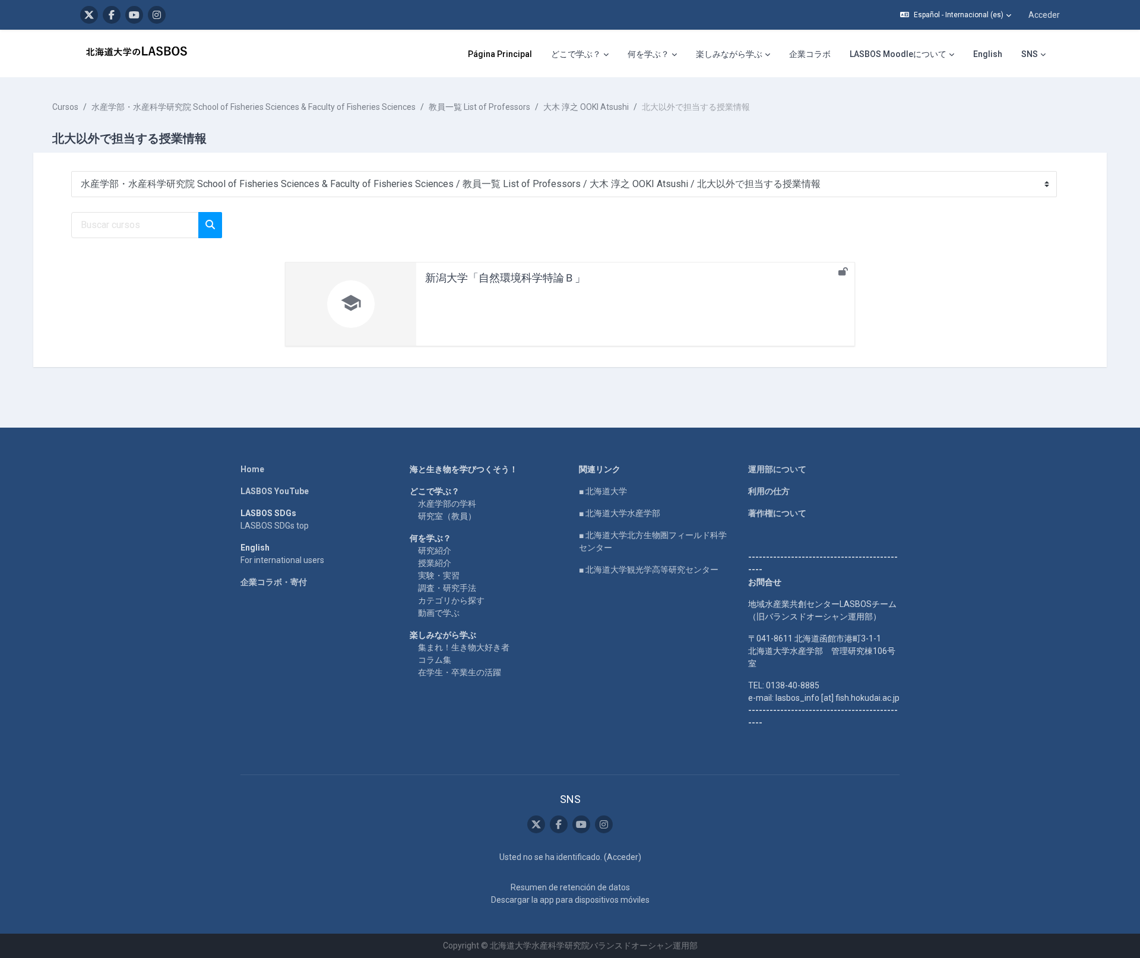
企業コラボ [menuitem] (810, 54)
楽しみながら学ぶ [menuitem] (729, 54)
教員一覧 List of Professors (479, 107)
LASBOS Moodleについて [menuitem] (898, 54)
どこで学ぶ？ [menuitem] (576, 54)
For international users (282, 560)
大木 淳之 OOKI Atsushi (586, 107)
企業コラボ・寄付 (273, 582)
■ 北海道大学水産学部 (619, 513)
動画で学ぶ (439, 613)
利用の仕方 (769, 491)
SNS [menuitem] (1029, 54)
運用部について (777, 469)
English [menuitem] (987, 54)
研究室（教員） (447, 516)
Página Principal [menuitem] (500, 54)
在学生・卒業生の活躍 (459, 672)
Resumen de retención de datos (570, 887)
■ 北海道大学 (603, 491)
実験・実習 (439, 575)
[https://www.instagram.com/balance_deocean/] (157, 15)
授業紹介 (434, 563)
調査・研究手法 (447, 588)
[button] (956, 15)
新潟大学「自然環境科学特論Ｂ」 (505, 277)
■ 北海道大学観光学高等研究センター (648, 569)
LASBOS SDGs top (274, 525)
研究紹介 (434, 550)
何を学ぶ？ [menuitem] (648, 54)
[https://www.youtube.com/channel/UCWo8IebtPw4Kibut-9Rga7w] (134, 15)
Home (252, 469)
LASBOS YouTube (274, 491)
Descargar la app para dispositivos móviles (570, 900)
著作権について (777, 513)
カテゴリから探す (451, 600)
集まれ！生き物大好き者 (463, 647)
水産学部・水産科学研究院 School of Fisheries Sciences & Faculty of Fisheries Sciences (253, 107)
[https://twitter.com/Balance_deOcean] (89, 15)
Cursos (65, 107)
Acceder (1044, 15)
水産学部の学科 (447, 503)
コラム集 (434, 660)
